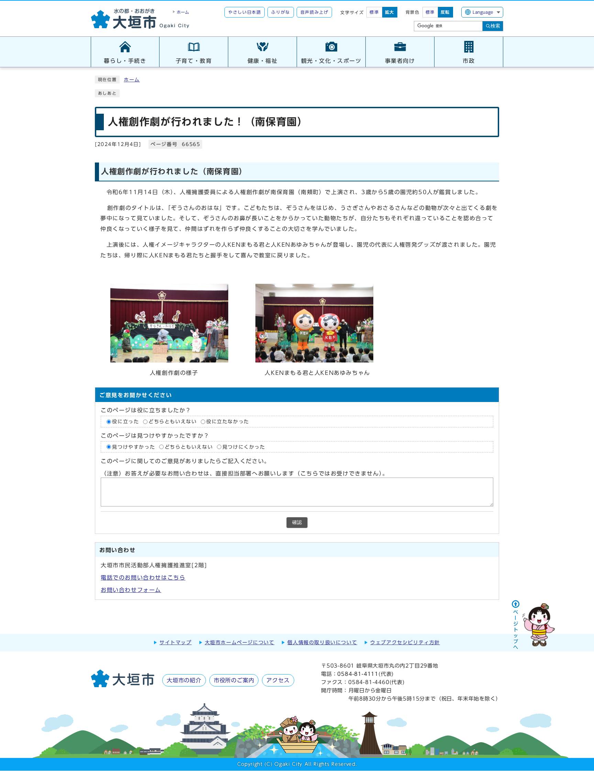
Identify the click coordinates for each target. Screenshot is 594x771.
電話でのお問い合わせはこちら (143, 577)
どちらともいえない (172, 421)
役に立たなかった (227, 421)
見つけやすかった (133, 446)
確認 (297, 522)
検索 (495, 26)
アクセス (277, 680)
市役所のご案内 (234, 680)
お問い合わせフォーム (131, 590)
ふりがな (280, 12)
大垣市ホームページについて (240, 642)
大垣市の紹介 (184, 680)
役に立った (125, 421)
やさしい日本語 (244, 12)
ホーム (132, 79)
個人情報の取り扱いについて (322, 642)
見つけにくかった (243, 446)
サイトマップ (176, 642)
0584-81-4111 (357, 674)
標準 (374, 12)
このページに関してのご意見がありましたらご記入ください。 (185, 461)
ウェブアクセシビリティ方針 (405, 642)
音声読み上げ (314, 12)
